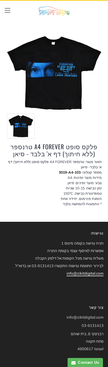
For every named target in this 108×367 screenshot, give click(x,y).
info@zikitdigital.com (85, 273)
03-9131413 (92, 325)
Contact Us (87, 362)
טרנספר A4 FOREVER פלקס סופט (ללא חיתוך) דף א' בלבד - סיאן (54, 150)
